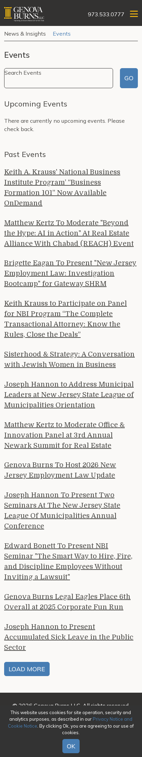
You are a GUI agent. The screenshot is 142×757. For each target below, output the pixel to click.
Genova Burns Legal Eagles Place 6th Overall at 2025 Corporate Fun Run (67, 602)
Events (62, 33)
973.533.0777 (106, 14)
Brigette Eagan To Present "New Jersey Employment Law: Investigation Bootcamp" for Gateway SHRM (70, 273)
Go (128, 78)
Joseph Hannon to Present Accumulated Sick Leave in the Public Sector (68, 637)
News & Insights (25, 33)
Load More (27, 669)
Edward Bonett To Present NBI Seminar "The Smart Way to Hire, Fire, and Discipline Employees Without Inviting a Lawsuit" (68, 561)
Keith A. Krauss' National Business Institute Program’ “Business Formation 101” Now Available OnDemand (62, 187)
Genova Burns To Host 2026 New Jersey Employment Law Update (60, 470)
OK (71, 746)
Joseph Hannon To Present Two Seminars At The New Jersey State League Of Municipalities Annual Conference (62, 510)
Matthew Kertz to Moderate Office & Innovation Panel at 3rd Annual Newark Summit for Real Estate (64, 435)
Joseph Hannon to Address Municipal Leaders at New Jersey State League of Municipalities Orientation (69, 394)
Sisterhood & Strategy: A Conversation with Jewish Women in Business (69, 359)
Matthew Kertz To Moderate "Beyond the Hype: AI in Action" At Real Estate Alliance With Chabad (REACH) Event (69, 233)
